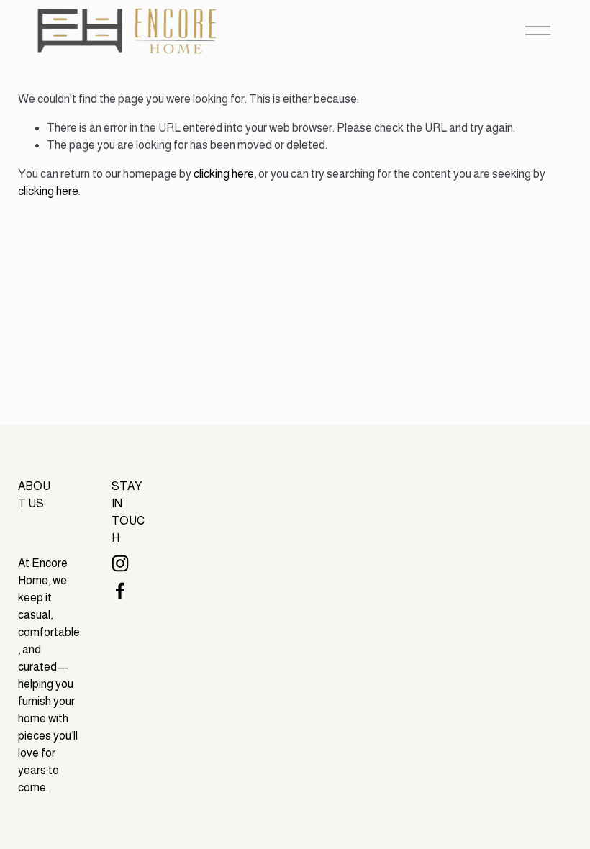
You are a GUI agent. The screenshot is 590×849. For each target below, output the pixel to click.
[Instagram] (120, 563)
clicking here (224, 174)
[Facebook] (120, 590)
